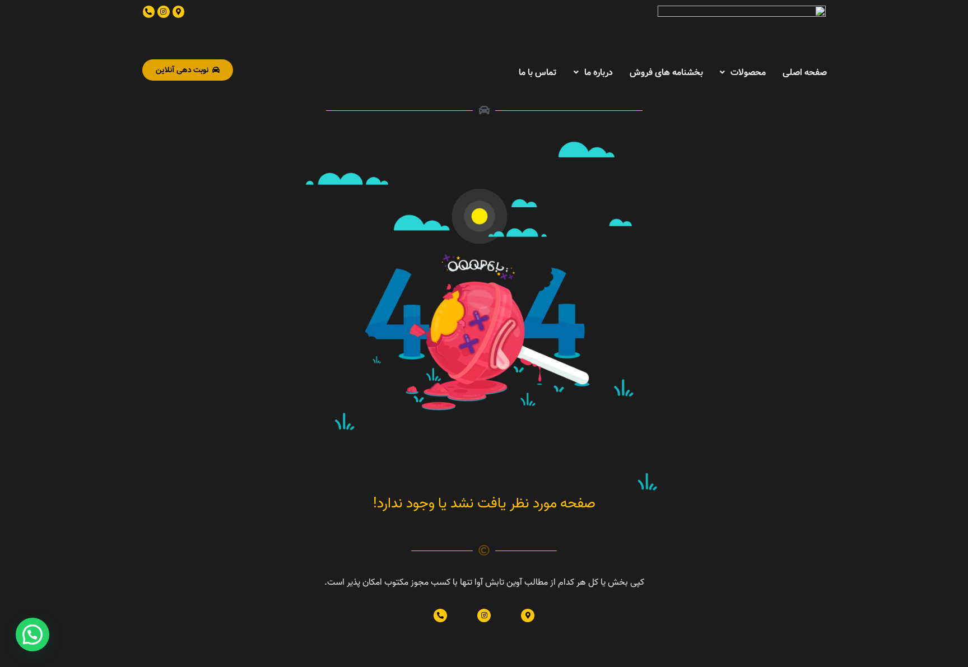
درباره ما (598, 72)
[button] (32, 634)
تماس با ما (538, 72)
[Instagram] (163, 12)
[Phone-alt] (149, 12)
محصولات (748, 72)
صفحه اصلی (805, 72)
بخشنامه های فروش (666, 72)
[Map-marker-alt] (179, 12)
